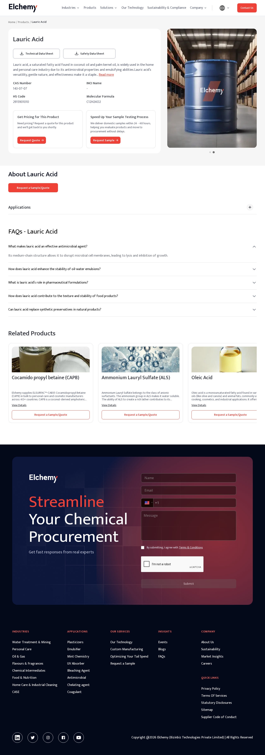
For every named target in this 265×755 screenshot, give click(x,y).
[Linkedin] (17, 737)
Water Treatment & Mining (31, 642)
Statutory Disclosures (216, 703)
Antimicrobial (76, 678)
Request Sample (103, 140)
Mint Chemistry (78, 657)
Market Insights (212, 657)
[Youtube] (78, 737)
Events (162, 642)
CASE (15, 692)
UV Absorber (75, 664)
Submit (188, 584)
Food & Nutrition (24, 678)
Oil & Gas (18, 657)
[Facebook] (63, 737)
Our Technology (132, 7)
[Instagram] (48, 737)
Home (11, 22)
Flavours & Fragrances (27, 664)
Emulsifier (74, 649)
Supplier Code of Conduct (219, 717)
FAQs (161, 657)
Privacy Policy (210, 689)
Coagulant (74, 692)
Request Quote (30, 140)
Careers (206, 664)
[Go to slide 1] (210, 152)
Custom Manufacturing (126, 649)
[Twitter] (33, 737)
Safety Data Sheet (92, 53)
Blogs (162, 649)
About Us (207, 642)
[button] (147, 502)
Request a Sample (122, 664)
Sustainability (210, 649)
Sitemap (207, 710)
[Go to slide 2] (214, 152)
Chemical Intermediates (28, 671)
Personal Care (21, 649)
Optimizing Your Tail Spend (129, 657)
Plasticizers (75, 642)
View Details (19, 405)
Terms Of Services (214, 696)
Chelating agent (78, 685)
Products (90, 7)
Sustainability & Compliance (166, 7)
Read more (106, 74)
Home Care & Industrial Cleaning (34, 685)
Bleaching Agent (78, 671)
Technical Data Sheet (39, 53)
